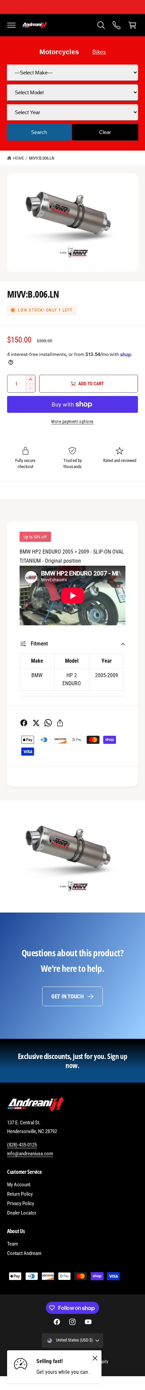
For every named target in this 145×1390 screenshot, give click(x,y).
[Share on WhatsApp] (48, 723)
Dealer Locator (21, 1213)
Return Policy (20, 1194)
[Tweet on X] (36, 723)
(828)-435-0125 (22, 1145)
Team (12, 1244)
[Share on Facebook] (24, 723)
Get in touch (67, 996)
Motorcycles (59, 52)
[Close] (95, 1358)
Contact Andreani (24, 1253)
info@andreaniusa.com (30, 1154)
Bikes (99, 52)
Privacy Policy (20, 1203)
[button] (11, 25)
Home (18, 158)
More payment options (72, 421)
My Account (18, 1185)
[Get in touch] (116, 25)
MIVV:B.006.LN (41, 158)
